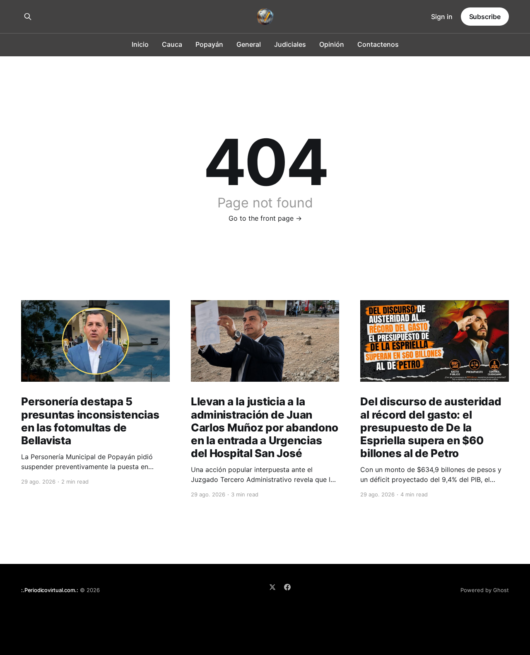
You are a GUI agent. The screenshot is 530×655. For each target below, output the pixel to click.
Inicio (140, 44)
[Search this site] (27, 16)
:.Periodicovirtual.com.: (49, 590)
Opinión (331, 44)
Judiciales (290, 44)
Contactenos (378, 44)
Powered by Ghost (484, 590)
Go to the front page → (265, 218)
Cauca (172, 44)
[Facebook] (287, 587)
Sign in (442, 16)
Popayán (209, 44)
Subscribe (485, 16)
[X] (272, 587)
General (248, 44)
